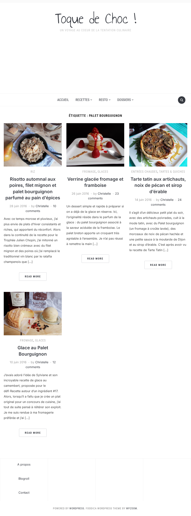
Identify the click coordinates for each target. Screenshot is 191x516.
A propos (23, 464)
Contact (23, 492)
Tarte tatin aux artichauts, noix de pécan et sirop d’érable (158, 185)
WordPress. (77, 508)
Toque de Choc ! (95, 18)
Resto (103, 100)
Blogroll (23, 478)
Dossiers (124, 100)
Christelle (42, 206)
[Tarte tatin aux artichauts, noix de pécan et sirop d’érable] (158, 144)
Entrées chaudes (144, 171)
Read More (33, 276)
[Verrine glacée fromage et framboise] (95, 144)
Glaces (103, 171)
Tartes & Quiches (172, 171)
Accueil (63, 100)
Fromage (89, 171)
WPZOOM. (132, 508)
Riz (33, 171)
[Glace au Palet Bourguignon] (33, 313)
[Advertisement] (95, 65)
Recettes (82, 100)
